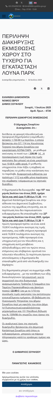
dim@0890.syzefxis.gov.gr (35, 6)
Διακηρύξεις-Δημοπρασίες (13, 79)
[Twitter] (22, 2)
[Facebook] (17, 2)
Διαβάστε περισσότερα (26, 396)
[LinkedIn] (48, 88)
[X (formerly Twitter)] (41, 88)
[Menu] (4, 16)
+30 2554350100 (14, 6)
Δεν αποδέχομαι (26, 390)
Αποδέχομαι (26, 384)
